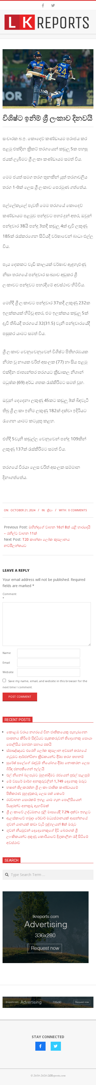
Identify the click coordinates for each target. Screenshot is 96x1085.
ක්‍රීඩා (49, 510)
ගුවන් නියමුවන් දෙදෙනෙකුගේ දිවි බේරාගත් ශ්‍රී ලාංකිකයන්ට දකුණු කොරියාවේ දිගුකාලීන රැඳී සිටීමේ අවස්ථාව (47, 836)
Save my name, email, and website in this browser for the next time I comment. (45, 684)
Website (8, 672)
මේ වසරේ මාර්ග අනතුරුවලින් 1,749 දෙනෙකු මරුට (46, 781)
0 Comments (77, 510)
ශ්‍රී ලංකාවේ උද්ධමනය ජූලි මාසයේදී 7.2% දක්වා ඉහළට (48, 811)
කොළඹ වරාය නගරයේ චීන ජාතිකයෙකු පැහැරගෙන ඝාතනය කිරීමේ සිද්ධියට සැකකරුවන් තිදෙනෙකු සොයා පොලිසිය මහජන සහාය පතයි (49, 738)
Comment (9, 596)
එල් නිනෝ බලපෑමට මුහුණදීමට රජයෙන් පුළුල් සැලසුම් (48, 775)
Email (6, 662)
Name (7, 653)
